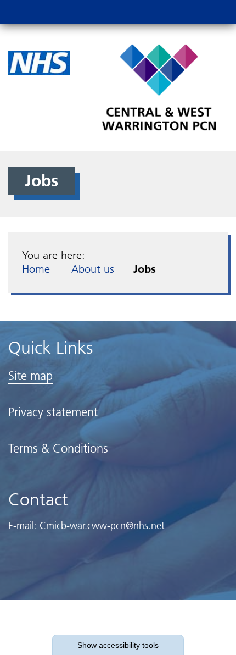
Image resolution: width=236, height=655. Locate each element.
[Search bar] (189, 12)
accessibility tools (118, 645)
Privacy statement (53, 412)
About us (92, 269)
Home (36, 269)
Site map (30, 375)
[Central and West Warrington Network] (159, 87)
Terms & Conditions (58, 448)
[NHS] (39, 62)
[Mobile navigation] (216, 12)
